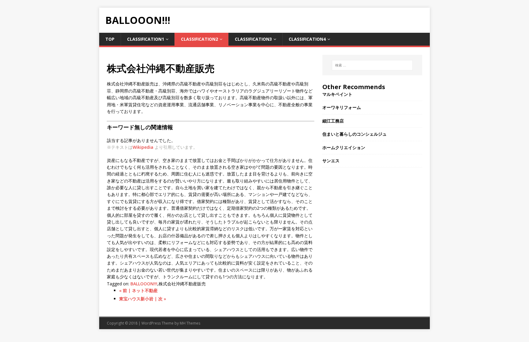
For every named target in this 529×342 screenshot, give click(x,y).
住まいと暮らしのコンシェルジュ (354, 134)
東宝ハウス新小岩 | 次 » (142, 299)
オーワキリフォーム (341, 107)
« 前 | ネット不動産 (138, 290)
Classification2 (199, 39)
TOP (109, 39)
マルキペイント (337, 94)
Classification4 (307, 39)
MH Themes (190, 323)
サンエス (331, 160)
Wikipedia (143, 147)
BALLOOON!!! (143, 284)
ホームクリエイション (343, 147)
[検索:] (372, 65)
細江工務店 (333, 121)
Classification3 (253, 39)
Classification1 (145, 39)
